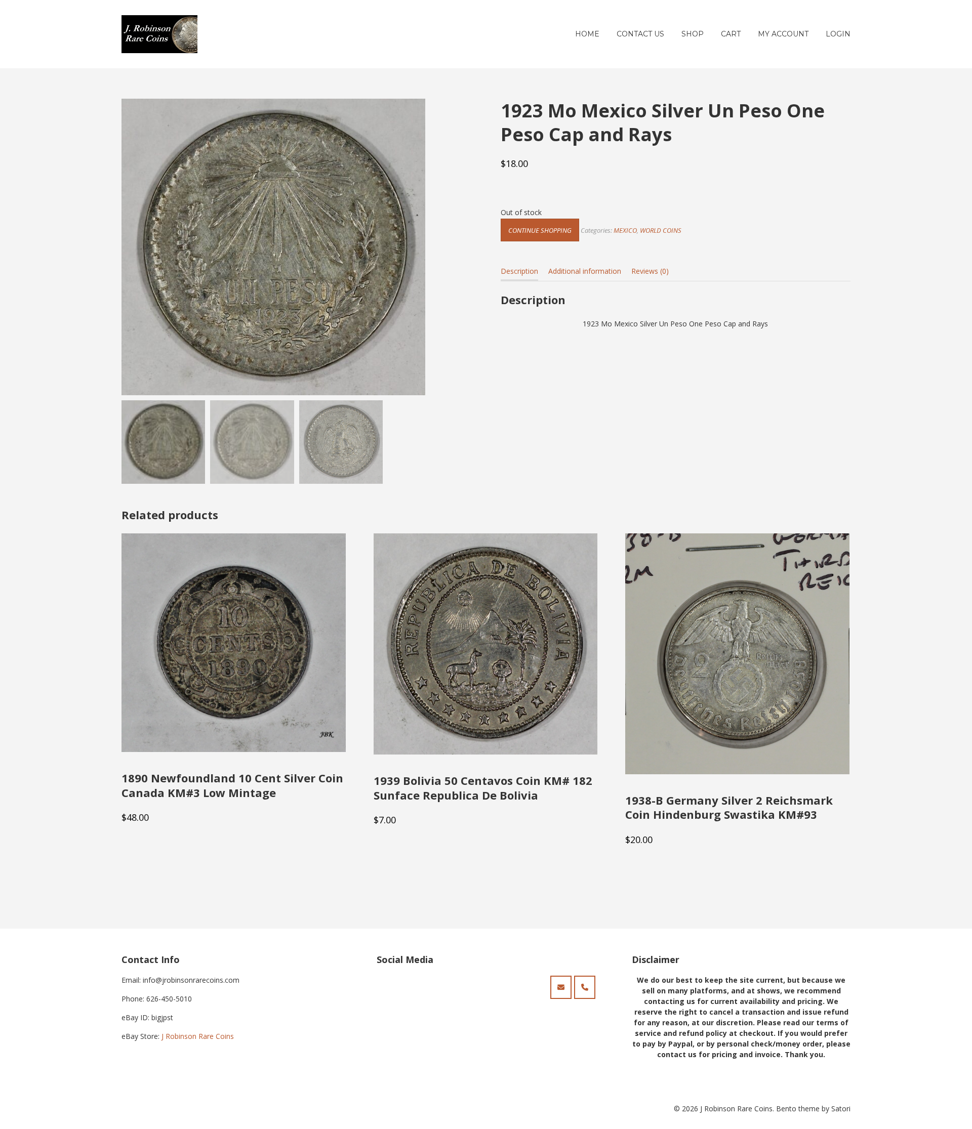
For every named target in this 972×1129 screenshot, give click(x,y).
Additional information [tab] (584, 271)
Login (838, 33)
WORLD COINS (660, 230)
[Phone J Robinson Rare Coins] (584, 987)
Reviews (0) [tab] (650, 271)
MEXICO (625, 230)
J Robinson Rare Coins (197, 1036)
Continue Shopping (540, 230)
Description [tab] (519, 271)
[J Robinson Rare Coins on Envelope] (561, 987)
